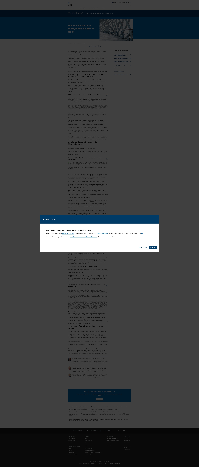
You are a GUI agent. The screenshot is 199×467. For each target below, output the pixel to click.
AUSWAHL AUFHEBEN (143, 247)
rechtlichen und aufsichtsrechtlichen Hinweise (83, 237)
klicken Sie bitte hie (102, 233)
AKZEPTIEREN (152, 247)
